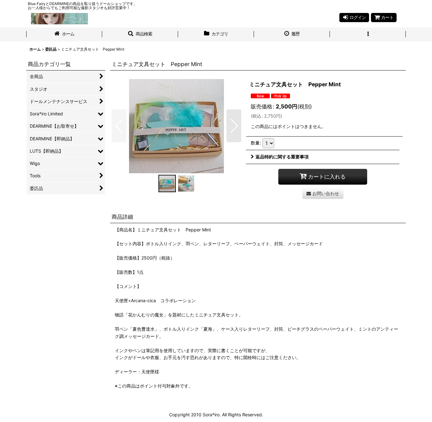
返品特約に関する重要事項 (282, 156)
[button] (140, 34)
